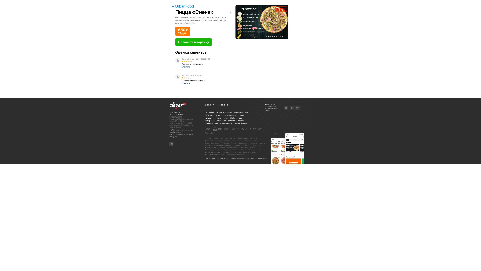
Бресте (247, 138)
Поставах (260, 150)
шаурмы (238, 112)
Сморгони (220, 154)
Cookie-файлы (262, 158)
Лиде (260, 145)
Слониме (246, 152)
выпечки (209, 123)
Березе (238, 141)
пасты (218, 118)
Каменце (229, 145)
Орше (219, 150)
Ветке (207, 143)
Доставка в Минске (212, 138)
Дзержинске (243, 143)
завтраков (210, 121)
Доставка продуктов (214, 112)
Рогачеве (225, 152)
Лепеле (253, 145)
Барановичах (210, 141)
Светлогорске (235, 152)
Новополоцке (210, 150)
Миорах (222, 147)
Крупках (246, 145)
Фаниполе (240, 154)
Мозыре (230, 147)
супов (218, 115)
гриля (241, 115)
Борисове (256, 141)
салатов (231, 121)
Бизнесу (209, 105)
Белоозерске (229, 141)
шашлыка (209, 118)
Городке (234, 143)
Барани (219, 141)
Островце (227, 150)
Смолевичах (210, 154)
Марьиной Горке (211, 147)
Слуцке (254, 152)
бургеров (209, 115)
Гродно (232, 138)
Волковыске (215, 143)
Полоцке (252, 150)
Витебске (224, 138)
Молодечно (238, 147)
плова (239, 118)
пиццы (229, 112)
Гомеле (240, 138)
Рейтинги (223, 105)
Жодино (262, 143)
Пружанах (209, 152)
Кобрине (238, 145)
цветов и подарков (223, 123)
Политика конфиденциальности (242, 158)
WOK (232, 118)
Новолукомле (250, 147)
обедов (241, 121)
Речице (217, 152)
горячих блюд (230, 115)
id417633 (185, 76)
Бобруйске (247, 141)
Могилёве (255, 138)
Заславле (208, 145)
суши (246, 112)
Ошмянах (236, 150)
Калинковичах (219, 145)
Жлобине (253, 143)
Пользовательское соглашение (216, 158)
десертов (221, 121)
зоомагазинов (240, 123)
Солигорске (230, 154)
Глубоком (225, 143)
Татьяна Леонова (188, 59)
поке (225, 118)
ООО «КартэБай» (176, 114)
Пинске (244, 150)
